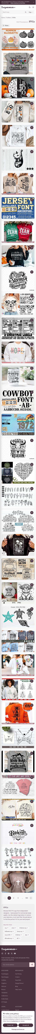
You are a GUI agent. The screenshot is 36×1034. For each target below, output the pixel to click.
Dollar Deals (4, 999)
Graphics (3, 983)
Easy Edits (18, 980)
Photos (3, 989)
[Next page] (31, 898)
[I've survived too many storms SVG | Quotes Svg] (18, 280)
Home (3, 17)
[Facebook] (5, 953)
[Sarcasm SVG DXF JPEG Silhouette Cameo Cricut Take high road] (18, 761)
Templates (4, 992)
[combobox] (13, 12)
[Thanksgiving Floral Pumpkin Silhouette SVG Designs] (18, 39)
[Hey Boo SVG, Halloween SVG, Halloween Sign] (18, 184)
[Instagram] (2, 953)
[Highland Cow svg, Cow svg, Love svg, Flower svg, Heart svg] (18, 593)
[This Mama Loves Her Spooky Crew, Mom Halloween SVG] (18, 713)
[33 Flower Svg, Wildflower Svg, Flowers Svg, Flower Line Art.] (18, 497)
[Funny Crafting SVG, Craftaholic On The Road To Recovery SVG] (18, 785)
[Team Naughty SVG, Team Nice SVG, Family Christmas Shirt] (18, 232)
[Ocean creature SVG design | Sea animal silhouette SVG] (18, 617)
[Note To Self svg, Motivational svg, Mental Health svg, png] (18, 136)
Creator (17, 977)
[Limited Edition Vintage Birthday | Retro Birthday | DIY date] (18, 424)
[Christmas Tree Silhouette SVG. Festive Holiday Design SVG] (18, 689)
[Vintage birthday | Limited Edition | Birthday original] (18, 569)
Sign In (17, 1010)
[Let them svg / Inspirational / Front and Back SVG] (18, 809)
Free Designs (4, 974)
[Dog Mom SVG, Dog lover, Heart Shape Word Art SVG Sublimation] (18, 472)
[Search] (26, 12)
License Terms (5, 1010)
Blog (16, 986)
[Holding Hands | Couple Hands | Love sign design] (18, 737)
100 (27, 898)
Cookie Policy (15, 1021)
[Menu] (33, 7)
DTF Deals (4, 1002)
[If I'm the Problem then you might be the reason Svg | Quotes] (18, 448)
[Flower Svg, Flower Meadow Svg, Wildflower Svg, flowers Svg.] (18, 521)
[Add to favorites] (31, 31)
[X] (12, 953)
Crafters (8, 17)
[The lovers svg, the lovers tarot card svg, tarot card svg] (18, 545)
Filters (6, 25)
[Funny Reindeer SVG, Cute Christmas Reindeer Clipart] (18, 304)
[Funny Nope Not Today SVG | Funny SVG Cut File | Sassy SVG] (18, 352)
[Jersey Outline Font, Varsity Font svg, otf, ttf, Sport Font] (18, 208)
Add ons (3, 986)
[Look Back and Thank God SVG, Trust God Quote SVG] (18, 882)
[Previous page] (5, 898)
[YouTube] (15, 953)
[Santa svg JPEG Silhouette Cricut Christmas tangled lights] (18, 63)
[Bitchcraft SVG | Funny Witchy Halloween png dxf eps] (18, 833)
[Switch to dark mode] (29, 7)
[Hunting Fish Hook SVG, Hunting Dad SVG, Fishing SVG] (18, 160)
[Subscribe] (32, 964)
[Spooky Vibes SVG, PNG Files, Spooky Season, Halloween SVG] (18, 665)
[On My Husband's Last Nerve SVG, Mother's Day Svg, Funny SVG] (18, 256)
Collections (4, 996)
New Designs (5, 977)
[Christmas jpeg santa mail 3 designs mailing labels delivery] (18, 328)
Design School (19, 983)
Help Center (18, 989)
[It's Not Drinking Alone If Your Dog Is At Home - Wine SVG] (18, 376)
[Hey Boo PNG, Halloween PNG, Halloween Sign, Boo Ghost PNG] (18, 111)
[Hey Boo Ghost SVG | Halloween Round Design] (18, 87)
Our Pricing (18, 974)
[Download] (27, 31)
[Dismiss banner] (34, 2)
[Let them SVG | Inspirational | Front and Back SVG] (18, 641)
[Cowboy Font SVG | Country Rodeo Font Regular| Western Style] (18, 400)
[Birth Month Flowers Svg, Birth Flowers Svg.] (18, 858)
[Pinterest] (8, 953)
